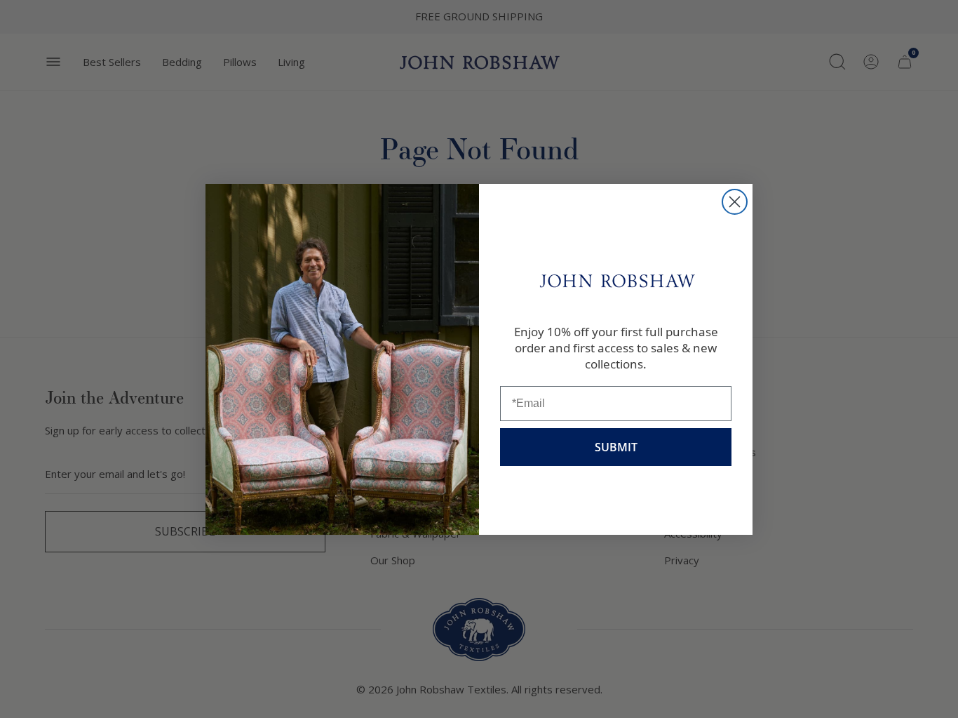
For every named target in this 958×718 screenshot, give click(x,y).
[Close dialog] (734, 202)
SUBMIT (616, 447)
